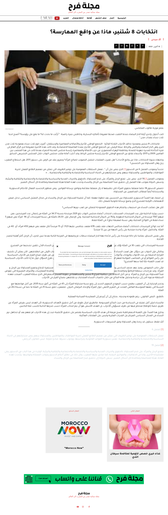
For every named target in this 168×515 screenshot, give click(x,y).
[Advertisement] (84, 379)
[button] (57, 246)
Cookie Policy (89, 270)
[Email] (121, 46)
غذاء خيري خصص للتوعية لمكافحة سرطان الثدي (135, 456)
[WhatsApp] (132, 46)
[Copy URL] (116, 46)
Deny (84, 265)
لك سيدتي (156, 39)
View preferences (65, 265)
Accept (102, 265)
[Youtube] (77, 507)
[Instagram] (82, 507)
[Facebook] (142, 46)
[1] (125, 169)
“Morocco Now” (74, 448)
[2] (145, 179)
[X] (137, 46)
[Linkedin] (127, 46)
